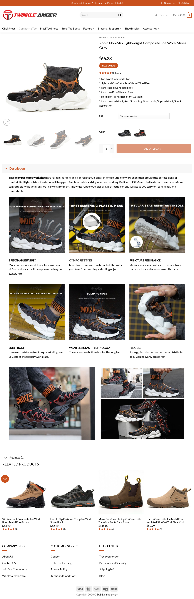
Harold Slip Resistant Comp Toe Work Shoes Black (71, 521)
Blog (102, 576)
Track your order (109, 556)
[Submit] (120, 15)
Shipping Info (107, 569)
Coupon (55, 556)
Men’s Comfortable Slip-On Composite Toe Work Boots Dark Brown (120, 521)
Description (17, 168)
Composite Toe (28, 28)
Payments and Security (112, 563)
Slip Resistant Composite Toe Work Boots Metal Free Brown (21, 521)
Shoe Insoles (132, 28)
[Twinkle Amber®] (38, 15)
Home (102, 37)
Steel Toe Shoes (49, 28)
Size (101, 116)
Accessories (150, 28)
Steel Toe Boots (71, 28)
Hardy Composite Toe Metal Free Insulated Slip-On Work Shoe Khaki (166, 521)
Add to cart (153, 148)
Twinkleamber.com (107, 594)
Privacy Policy (59, 569)
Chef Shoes (8, 28)
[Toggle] (5, 168)
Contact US (9, 563)
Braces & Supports (108, 28)
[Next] (89, 80)
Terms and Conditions (64, 576)
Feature (87, 28)
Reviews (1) (17, 457)
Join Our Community (14, 569)
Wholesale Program (14, 576)
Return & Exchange (62, 563)
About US (8, 556)
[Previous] (8, 80)
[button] (168, 3)
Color (102, 131)
